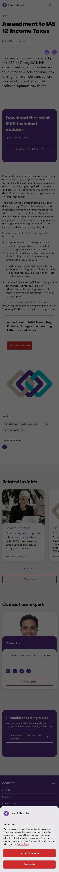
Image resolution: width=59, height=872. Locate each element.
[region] (29, 839)
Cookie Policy (23, 844)
